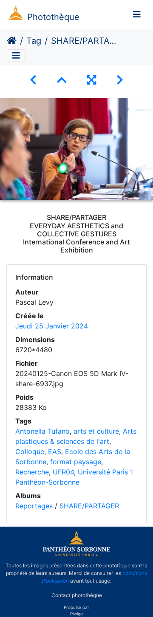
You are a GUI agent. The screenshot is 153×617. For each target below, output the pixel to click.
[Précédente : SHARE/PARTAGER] (33, 80)
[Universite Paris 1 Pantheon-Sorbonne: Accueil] (76, 554)
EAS (54, 451)
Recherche (32, 472)
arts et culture (96, 431)
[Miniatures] (61, 80)
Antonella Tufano (42, 431)
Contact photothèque (76, 595)
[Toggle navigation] (137, 14)
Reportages (34, 506)
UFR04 (63, 472)
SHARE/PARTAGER (89, 506)
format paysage (75, 461)
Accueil (12, 40)
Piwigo (76, 613)
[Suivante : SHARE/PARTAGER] (119, 80)
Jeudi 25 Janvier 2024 (51, 326)
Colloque (29, 451)
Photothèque (53, 17)
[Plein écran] (91, 80)
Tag (33, 41)
